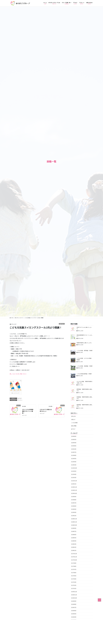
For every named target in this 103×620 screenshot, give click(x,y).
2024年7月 (73, 452)
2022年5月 (73, 471)
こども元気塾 (74, 422)
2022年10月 (74, 468)
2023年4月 (73, 461)
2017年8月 (73, 566)
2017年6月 (73, 572)
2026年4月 (73, 442)
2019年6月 (73, 506)
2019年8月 (73, 499)
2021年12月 (74, 480)
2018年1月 (73, 550)
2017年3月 (73, 582)
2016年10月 (74, 598)
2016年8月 (73, 604)
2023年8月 (73, 455)
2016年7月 (73, 607)
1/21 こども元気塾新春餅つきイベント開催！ (27, 411)
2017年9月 (73, 563)
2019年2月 (73, 515)
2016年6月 (73, 610)
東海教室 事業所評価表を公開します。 (84, 397)
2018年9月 (73, 528)
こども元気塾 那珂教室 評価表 (84, 350)
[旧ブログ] (15, 410)
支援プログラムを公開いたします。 (84, 328)
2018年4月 (73, 541)
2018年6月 (73, 534)
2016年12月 (74, 591)
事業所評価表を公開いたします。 (84, 342)
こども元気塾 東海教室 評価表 (84, 366)
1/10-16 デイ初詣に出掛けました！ (46, 410)
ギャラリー (20, 400)
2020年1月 (73, 484)
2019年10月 (74, 493)
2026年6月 (73, 436)
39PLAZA (73, 416)
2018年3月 (73, 544)
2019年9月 (73, 496)
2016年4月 (73, 617)
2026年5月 (73, 439)
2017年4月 (73, 579)
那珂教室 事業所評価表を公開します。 (84, 389)
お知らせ (73, 419)
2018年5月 (73, 537)
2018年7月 (73, 531)
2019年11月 (74, 490)
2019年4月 (73, 512)
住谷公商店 (73, 426)
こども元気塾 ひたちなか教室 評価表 (84, 359)
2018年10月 (74, 525)
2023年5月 (73, 458)
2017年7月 (73, 569)
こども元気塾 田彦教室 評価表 (84, 374)
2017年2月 (73, 585)
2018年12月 (74, 519)
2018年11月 (74, 522)
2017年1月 (73, 588)
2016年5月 (73, 614)
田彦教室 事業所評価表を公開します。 (84, 405)
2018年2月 (73, 547)
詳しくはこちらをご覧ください (18, 374)
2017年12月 (74, 553)
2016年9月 (73, 601)
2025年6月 (73, 446)
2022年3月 (73, 477)
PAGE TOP (99, 600)
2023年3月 (73, 465)
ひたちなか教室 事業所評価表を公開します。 (84, 382)
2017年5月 (73, 575)
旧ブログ (62, 324)
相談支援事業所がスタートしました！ (84, 335)
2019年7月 (73, 503)
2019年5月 (73, 509)
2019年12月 (74, 487)
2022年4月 (73, 474)
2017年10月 (74, 560)
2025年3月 (73, 449)
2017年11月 (74, 557)
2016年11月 (74, 595)
